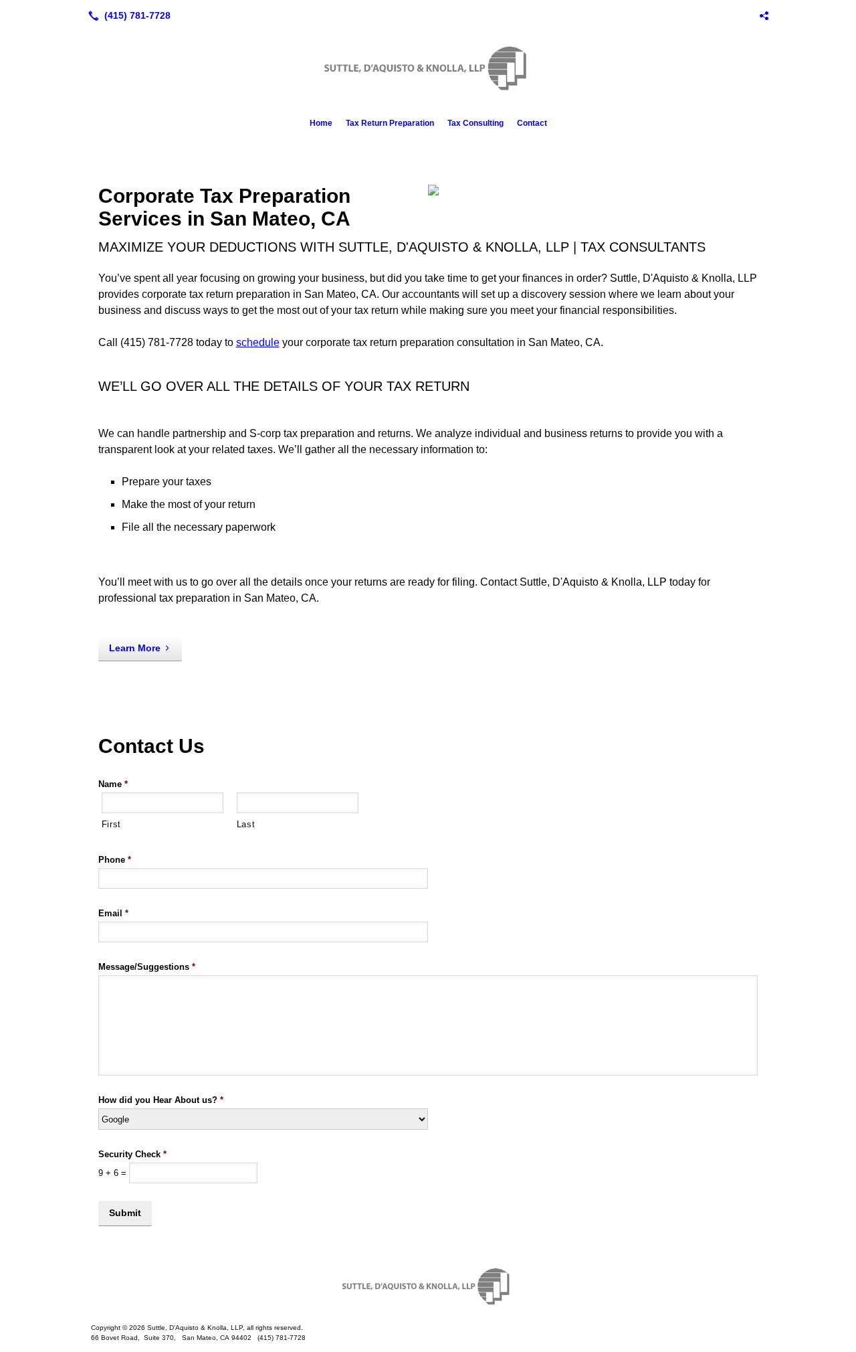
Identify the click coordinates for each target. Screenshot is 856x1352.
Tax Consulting (475, 123)
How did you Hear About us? (160, 1100)
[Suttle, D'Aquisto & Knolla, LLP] (428, 1286)
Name (113, 784)
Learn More (134, 648)
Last (246, 824)
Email (113, 913)
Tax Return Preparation (390, 123)
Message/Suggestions (146, 966)
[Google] (763, 15)
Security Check (132, 1154)
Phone (114, 859)
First (111, 824)
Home (321, 123)
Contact (532, 123)
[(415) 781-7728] (127, 15)
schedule (258, 342)
